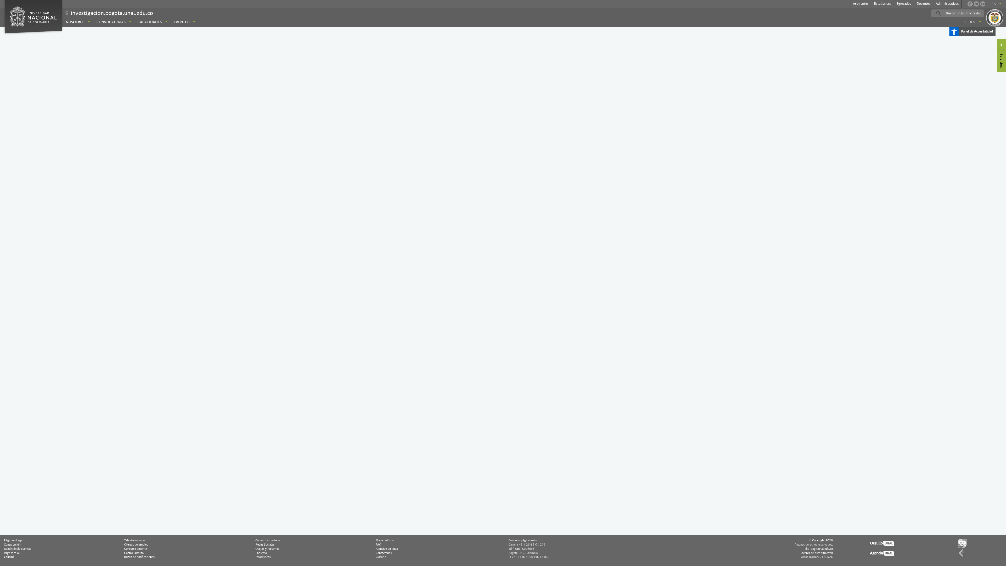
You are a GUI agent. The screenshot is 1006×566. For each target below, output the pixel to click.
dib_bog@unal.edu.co (819, 549)
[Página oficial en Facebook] (970, 4)
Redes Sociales (265, 544)
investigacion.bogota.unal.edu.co (112, 13)
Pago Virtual (12, 553)
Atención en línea (387, 549)
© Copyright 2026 (821, 540)
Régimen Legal (13, 540)
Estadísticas (263, 557)
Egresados (903, 4)
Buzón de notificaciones (139, 557)
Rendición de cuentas (17, 549)
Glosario (381, 557)
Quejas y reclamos (267, 549)
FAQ (378, 544)
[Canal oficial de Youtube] (982, 4)
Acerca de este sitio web (817, 553)
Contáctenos (384, 553)
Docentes (923, 4)
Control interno (134, 553)
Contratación (12, 544)
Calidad (9, 557)
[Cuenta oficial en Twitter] (976, 4)
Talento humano (134, 540)
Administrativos (947, 4)
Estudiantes (882, 4)
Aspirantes (860, 4)
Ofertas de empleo (136, 544)
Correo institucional (268, 540)
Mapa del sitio (385, 540)
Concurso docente (135, 549)
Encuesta (261, 553)
